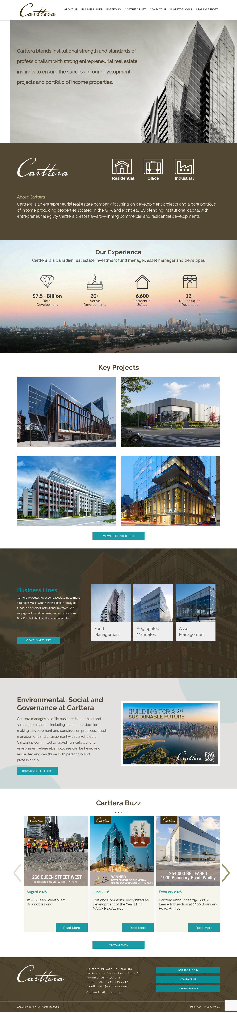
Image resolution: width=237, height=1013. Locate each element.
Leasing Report (207, 9)
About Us (70, 9)
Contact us (158, 9)
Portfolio (113, 9)
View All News (118, 944)
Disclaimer (195, 1007)
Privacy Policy (212, 1007)
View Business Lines (39, 640)
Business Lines (91, 9)
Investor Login (181, 9)
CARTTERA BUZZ (135, 9)
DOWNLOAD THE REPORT (37, 770)
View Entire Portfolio (118, 535)
